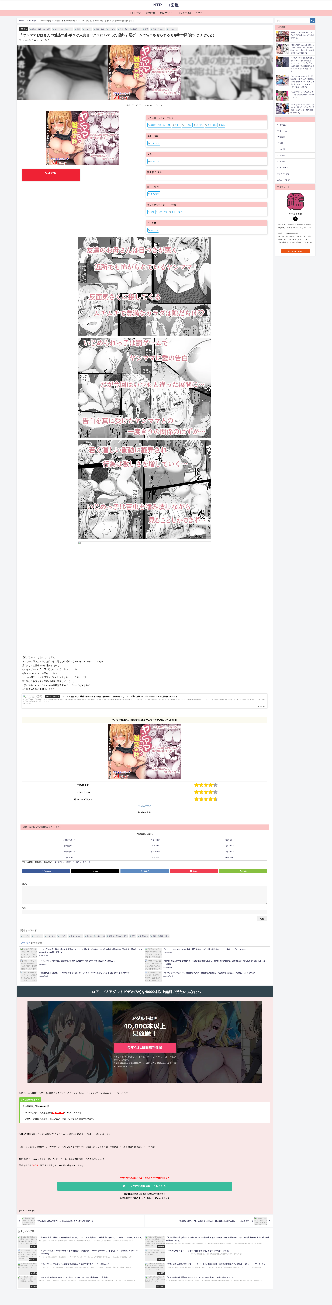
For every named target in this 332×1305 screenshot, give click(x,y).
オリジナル (58, 29)
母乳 (146, 29)
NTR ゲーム (282, 131)
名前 (24, 908)
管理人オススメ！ (167, 13)
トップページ (135, 13)
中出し (69, 29)
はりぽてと (173, 29)
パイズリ (111, 29)
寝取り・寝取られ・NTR (41, 29)
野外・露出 (124, 29)
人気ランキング (283, 180)
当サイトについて (295, 251)
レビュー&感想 (185, 13)
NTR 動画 (281, 137)
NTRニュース (282, 167)
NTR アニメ (282, 125)
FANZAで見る (144, 806)
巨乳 (78, 29)
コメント (26, 884)
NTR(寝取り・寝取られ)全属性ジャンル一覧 (72, 862)
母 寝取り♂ (136, 29)
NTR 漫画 (281, 155)
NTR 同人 (23, 29)
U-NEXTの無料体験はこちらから (147, 1186)
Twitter (199, 13)
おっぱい (87, 29)
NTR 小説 (281, 149)
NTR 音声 (281, 161)
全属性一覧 (150, 13)
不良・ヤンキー (159, 29)
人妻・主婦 (100, 29)
